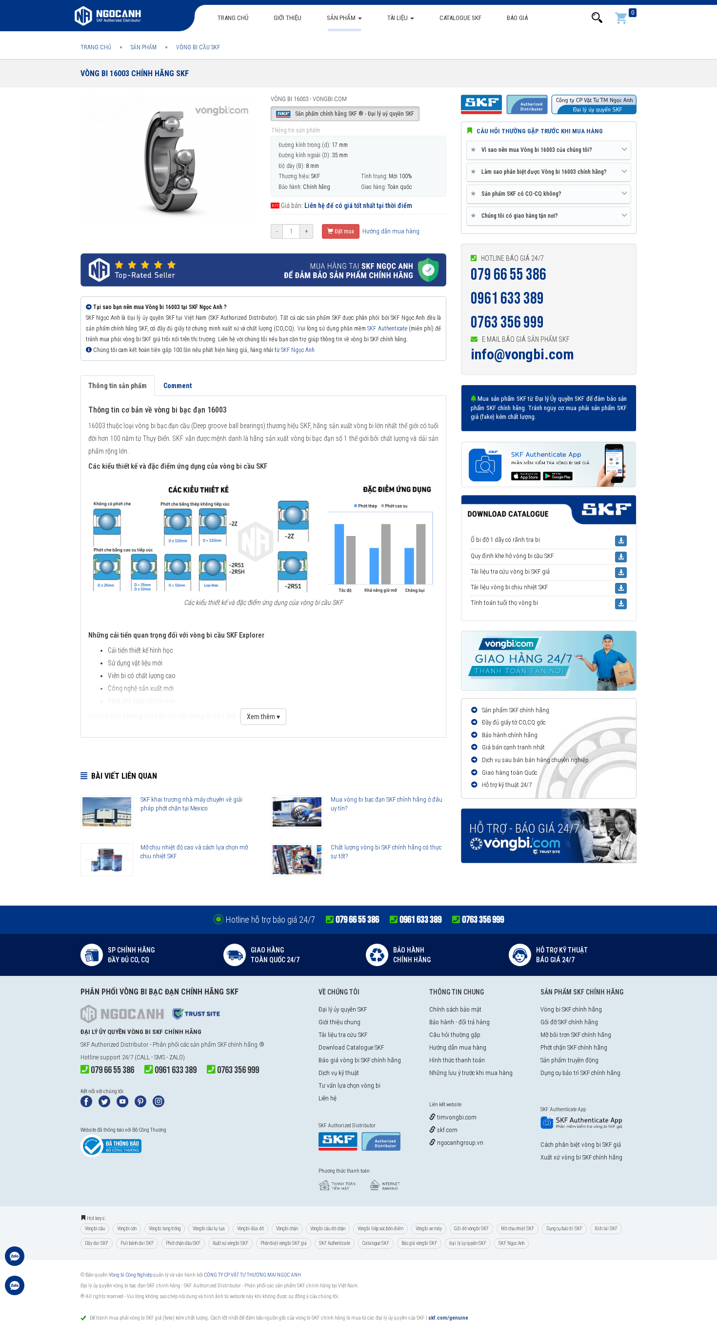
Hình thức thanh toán (457, 1060)
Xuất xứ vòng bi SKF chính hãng (581, 1157)
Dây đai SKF (96, 1243)
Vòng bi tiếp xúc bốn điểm (380, 1228)
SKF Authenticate (387, 328)
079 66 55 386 (508, 275)
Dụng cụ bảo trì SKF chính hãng (580, 1072)
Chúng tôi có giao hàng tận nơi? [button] (516, 215)
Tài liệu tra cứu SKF (343, 1034)
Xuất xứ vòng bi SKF (230, 1243)
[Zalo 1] (14, 1261)
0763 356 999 (507, 322)
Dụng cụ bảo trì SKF (564, 1228)
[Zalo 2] (14, 1290)
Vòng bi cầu (95, 1228)
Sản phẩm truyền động (569, 1060)
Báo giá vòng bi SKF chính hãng (360, 1060)
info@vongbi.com (522, 354)
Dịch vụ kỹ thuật (339, 1072)
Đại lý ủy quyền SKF (343, 1009)
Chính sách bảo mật (455, 1009)
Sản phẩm (342, 17)
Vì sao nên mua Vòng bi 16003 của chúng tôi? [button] (533, 149)
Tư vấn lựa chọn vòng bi (349, 1085)
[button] (597, 18)
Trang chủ (233, 17)
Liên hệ (328, 1098)
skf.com (447, 1130)
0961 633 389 (507, 299)
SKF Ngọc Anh (298, 350)
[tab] (549, 150)
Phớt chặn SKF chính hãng (573, 1047)
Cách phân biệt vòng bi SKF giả (580, 1144)
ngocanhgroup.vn (459, 1142)
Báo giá (517, 17)
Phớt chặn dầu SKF (183, 1243)
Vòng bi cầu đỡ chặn (327, 1228)
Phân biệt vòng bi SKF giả (283, 1243)
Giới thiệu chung (339, 1022)
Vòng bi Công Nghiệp (130, 1275)
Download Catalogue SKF (351, 1047)
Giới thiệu (287, 17)
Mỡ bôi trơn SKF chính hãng (575, 1034)
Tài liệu (398, 17)
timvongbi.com (456, 1117)
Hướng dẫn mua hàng (390, 231)
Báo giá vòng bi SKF (419, 1243)
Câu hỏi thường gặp (454, 1034)
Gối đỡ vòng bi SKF (471, 1228)
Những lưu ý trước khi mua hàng (471, 1072)
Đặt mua (343, 231)
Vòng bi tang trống (164, 1228)
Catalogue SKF (460, 17)
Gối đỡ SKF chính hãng (569, 1022)
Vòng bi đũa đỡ (250, 1228)
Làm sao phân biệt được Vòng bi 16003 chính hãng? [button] (540, 171)
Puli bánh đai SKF (137, 1243)
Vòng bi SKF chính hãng (571, 1009)
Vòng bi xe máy (429, 1228)
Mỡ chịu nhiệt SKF (517, 1228)
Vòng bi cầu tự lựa (209, 1228)
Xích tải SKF (606, 1228)
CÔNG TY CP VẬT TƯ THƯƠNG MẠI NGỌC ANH (252, 1275)
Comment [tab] (177, 386)
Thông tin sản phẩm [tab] (117, 386)
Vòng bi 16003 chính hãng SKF (134, 73)
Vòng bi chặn (287, 1228)
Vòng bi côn (127, 1228)
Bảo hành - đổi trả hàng (459, 1022)
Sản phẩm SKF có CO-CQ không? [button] (517, 193)
